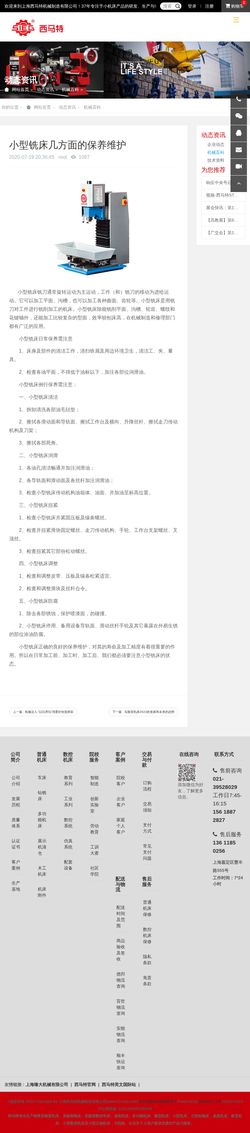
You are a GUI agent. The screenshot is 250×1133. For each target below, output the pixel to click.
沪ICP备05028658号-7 (158, 1101)
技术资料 (215, 160)
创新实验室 (94, 804)
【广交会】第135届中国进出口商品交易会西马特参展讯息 (223, 232)
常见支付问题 (147, 852)
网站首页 (20, 89)
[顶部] (238, 184)
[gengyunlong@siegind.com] (238, 150)
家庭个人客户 (120, 825)
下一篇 (143, 712)
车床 (42, 777)
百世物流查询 (120, 1007)
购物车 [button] (237, 6)
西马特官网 (85, 1084)
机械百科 (70, 89)
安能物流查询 (120, 1034)
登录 (192, 6)
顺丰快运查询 (120, 1061)
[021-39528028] (238, 100)
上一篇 (43, 712)
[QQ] (238, 133)
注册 (209, 6)
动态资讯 (45, 89)
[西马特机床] (38, 27)
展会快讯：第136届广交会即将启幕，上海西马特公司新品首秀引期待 (223, 207)
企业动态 (215, 144)
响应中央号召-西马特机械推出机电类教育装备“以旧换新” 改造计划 (223, 182)
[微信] (238, 116)
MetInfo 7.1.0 (210, 1101)
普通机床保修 (147, 908)
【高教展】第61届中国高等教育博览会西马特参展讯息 (223, 220)
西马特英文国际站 (119, 1084)
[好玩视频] (238, 167)
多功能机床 (42, 819)
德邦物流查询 (120, 980)
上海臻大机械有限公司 (48, 1084)
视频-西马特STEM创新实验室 (223, 195)
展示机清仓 (42, 846)
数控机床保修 (147, 935)
